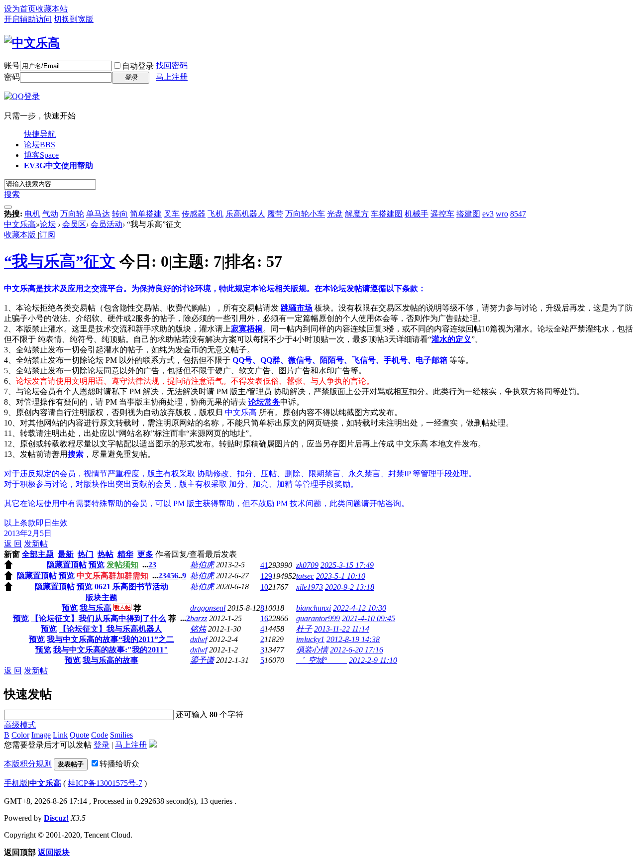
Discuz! (56, 818)
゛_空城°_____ (321, 660)
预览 (97, 564)
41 (264, 565)
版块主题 (101, 597)
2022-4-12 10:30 (359, 608)
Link (60, 735)
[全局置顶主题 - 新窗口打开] (8, 566)
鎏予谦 (202, 660)
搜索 (12, 194)
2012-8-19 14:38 (353, 639)
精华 (125, 554)
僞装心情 (312, 650)
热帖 (105, 554)
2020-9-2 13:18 (349, 587)
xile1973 (309, 587)
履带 (275, 214)
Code (99, 735)
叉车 (172, 214)
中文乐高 (20, 224)
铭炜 (198, 629)
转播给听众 (119, 763)
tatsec (305, 576)
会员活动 (106, 224)
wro (502, 214)
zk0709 (307, 565)
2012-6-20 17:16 (356, 650)
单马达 (98, 214)
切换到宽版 (74, 19)
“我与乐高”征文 (59, 261)
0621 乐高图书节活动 (131, 586)
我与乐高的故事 (110, 660)
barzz (198, 618)
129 (266, 576)
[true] (8, 207)
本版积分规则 (28, 763)
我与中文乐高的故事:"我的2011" (110, 650)
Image (41, 735)
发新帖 (36, 543)
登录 (101, 745)
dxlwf (198, 639)
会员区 (74, 224)
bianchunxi (313, 608)
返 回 (13, 543)
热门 (86, 554)
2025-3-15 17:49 (347, 565)
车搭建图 (387, 214)
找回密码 (172, 65)
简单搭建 (146, 214)
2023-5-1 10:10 (340, 576)
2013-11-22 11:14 (341, 629)
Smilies (121, 735)
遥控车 (442, 214)
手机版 (16, 783)
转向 (120, 214)
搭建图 (468, 214)
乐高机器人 (245, 214)
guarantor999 (318, 618)
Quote (79, 735)
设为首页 (20, 8)
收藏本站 (52, 8)
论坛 (39, 144)
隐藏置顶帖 (67, 564)
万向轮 (72, 214)
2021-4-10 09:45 (368, 618)
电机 (32, 214)
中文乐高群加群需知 (112, 575)
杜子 (304, 629)
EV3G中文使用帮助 (58, 165)
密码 (12, 77)
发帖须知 (122, 564)
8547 (518, 214)
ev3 (488, 214)
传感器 (194, 214)
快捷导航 (40, 134)
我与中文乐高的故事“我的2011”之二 (110, 639)
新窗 (12, 554)
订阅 (47, 234)
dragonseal (207, 608)
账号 (12, 65)
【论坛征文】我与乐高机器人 (110, 629)
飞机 (215, 214)
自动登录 (138, 66)
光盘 (335, 214)
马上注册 (172, 77)
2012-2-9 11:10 (373, 660)
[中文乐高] (32, 42)
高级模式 (20, 725)
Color (20, 735)
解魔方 (357, 214)
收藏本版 (21, 234)
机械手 (416, 214)
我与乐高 (95, 608)
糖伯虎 (202, 564)
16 (264, 618)
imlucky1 (310, 639)
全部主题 (38, 554)
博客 (41, 155)
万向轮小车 (305, 214)
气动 (50, 214)
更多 (145, 554)
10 (264, 587)
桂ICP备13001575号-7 (105, 783)
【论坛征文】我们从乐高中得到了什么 (98, 618)
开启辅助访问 (28, 19)
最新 (66, 554)
